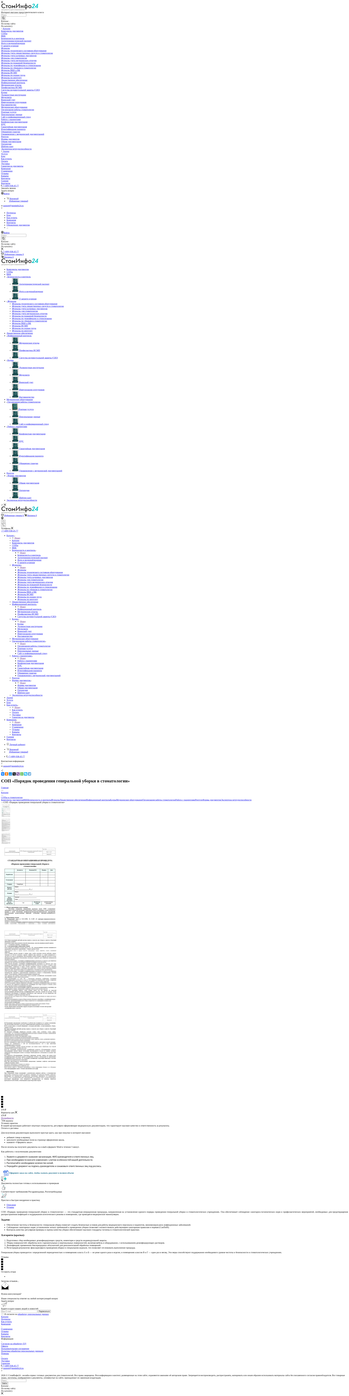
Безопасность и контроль (29, 555)
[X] (14, 774)
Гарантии (5, 1363)
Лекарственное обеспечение (73, 800)
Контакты (5, 1336)
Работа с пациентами (27, 661)
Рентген (199, 800)
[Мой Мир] (10, 774)
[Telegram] (29, 774)
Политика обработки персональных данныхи (22, 1351)
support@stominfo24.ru (13, 205)
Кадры (20, 624)
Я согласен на (26, 1314)
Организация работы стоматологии (33, 646)
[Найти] (3, 18)
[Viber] (18, 774)
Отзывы (10, 1207)
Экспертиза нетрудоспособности (236, 800)
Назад (17, 538)
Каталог (15, 540)
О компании (7, 1329)
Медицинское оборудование (129, 800)
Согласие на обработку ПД (13, 1344)
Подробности (7, 1118)
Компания (16, 724)
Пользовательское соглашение (15, 1348)
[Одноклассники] (6, 774)
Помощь (5, 1353)
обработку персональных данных (33, 1314)
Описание (11, 1205)
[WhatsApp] (21, 774)
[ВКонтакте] (2, 774)
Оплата (4, 1358)
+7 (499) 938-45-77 (10, 186)
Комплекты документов (12, 800)
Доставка (5, 1361)
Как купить (17, 710)
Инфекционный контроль (29, 609)
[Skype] (25, 774)
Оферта (4, 1346)
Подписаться (44, 1311)
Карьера (5, 1334)
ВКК (25, 800)
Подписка (5, 1319)
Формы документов (26, 685)
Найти (4, 1383)
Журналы (21, 570)
